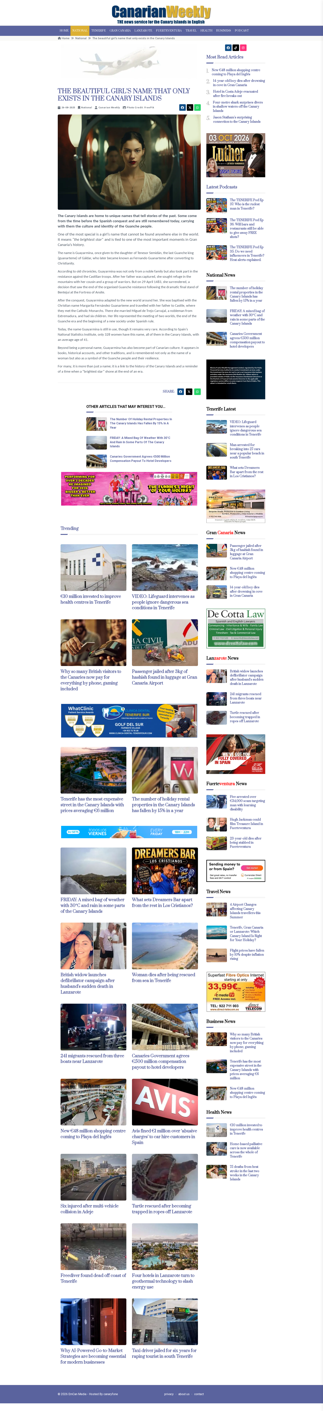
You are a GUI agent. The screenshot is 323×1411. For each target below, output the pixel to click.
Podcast (242, 30)
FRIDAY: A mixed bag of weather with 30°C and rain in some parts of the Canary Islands (140, 442)
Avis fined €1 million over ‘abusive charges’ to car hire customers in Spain (164, 1136)
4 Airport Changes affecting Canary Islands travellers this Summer (245, 911)
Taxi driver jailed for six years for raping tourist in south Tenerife (164, 1353)
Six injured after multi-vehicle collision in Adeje (90, 1209)
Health (206, 30)
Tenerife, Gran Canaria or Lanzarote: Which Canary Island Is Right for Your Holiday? (246, 934)
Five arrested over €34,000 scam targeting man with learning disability (247, 803)
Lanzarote (143, 30)
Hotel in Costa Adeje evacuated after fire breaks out (235, 94)
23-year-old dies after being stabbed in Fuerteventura (246, 843)
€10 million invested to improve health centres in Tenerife (91, 599)
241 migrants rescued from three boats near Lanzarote (92, 1059)
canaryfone (111, 1394)
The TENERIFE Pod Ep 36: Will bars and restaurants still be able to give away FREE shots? (247, 228)
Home (64, 30)
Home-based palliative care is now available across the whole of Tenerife (246, 1150)
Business (223, 30)
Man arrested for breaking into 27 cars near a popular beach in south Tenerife (247, 451)
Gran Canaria (120, 30)
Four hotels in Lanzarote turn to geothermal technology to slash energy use (163, 1281)
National (79, 30)
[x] (190, 107)
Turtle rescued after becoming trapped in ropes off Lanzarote (162, 1209)
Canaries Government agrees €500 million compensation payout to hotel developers (160, 1061)
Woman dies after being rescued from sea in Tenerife (163, 977)
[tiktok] (236, 47)
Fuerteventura (169, 30)
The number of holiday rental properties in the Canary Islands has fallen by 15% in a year (141, 423)
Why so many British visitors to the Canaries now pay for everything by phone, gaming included (91, 680)
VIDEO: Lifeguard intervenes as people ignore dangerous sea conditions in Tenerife (163, 602)
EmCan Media (77, 1394)
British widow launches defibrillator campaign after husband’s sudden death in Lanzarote (88, 983)
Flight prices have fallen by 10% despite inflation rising (247, 955)
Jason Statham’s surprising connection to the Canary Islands (237, 119)
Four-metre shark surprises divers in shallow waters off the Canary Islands (238, 106)
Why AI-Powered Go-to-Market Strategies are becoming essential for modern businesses (93, 1356)
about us (184, 1394)
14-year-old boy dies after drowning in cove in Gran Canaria (239, 83)
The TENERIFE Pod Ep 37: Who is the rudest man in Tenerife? (247, 204)
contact (199, 1394)
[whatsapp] (197, 107)
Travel (191, 30)
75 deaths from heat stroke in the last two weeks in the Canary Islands (244, 1173)
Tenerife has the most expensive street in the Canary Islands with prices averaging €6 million (92, 805)
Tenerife (98, 30)
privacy (169, 1394)
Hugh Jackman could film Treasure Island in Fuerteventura (246, 824)
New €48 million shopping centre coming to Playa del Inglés (93, 1134)
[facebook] (182, 107)
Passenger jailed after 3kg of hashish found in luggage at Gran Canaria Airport (164, 677)
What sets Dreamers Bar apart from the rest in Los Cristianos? (162, 902)
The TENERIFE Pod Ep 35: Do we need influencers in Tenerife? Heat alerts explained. (247, 253)
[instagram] (243, 47)
